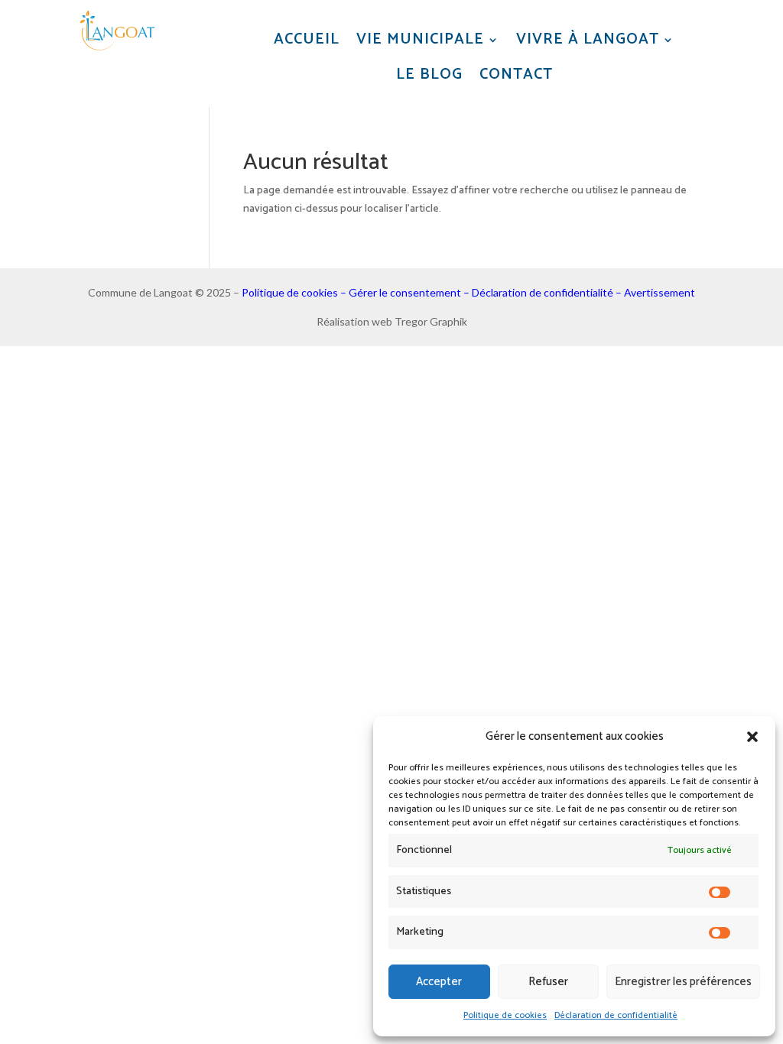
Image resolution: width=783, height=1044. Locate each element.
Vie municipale (420, 40)
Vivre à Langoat (587, 40)
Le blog (429, 75)
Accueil (307, 40)
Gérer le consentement (405, 292)
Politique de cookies (505, 1015)
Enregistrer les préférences (683, 981)
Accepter (439, 981)
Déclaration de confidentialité (615, 1015)
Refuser (548, 981)
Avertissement (659, 292)
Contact (516, 75)
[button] (752, 736)
